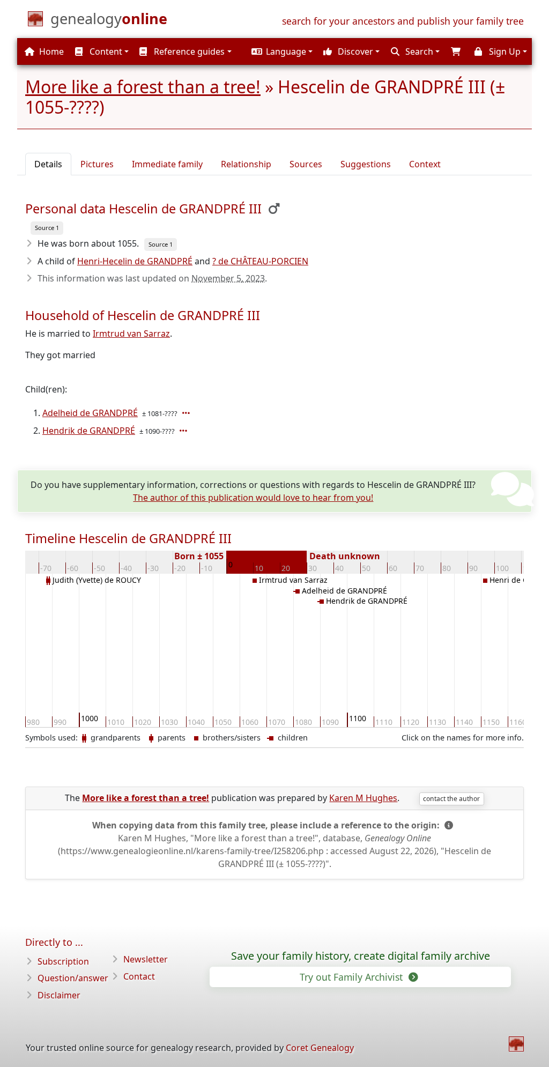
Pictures (97, 164)
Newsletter (145, 959)
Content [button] (104, 51)
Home (50, 51)
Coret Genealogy (320, 1048)
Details (48, 164)
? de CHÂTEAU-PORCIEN (260, 261)
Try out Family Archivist (352, 976)
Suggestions (365, 164)
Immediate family (167, 164)
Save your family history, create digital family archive (360, 956)
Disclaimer (59, 995)
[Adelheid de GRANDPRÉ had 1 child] (187, 413)
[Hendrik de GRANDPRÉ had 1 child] (184, 430)
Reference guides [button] (188, 51)
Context (425, 164)
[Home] (516, 1043)
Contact (139, 976)
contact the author (451, 798)
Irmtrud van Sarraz (131, 333)
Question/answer (73, 978)
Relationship (246, 164)
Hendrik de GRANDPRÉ (88, 430)
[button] (280, 51)
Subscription (63, 961)
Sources (306, 164)
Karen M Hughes (363, 798)
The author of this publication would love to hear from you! (253, 497)
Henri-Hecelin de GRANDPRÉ (134, 261)
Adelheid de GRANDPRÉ (90, 413)
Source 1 (47, 228)
